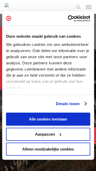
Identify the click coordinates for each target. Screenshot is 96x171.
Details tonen (68, 104)
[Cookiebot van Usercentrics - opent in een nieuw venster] (68, 18)
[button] (88, 6)
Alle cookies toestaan (48, 119)
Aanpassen (45, 134)
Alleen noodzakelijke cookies (48, 149)
